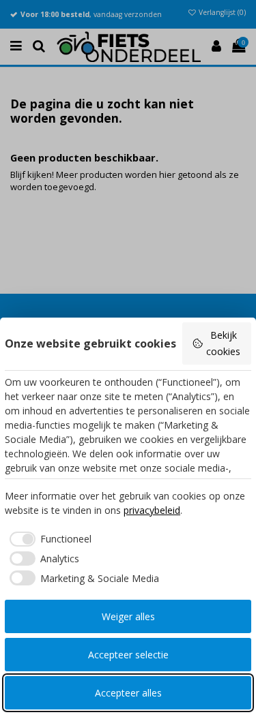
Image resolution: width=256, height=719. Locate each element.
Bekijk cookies (223, 343)
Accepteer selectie (128, 654)
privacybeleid (152, 510)
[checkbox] (48, 539)
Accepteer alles (128, 692)
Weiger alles (128, 616)
